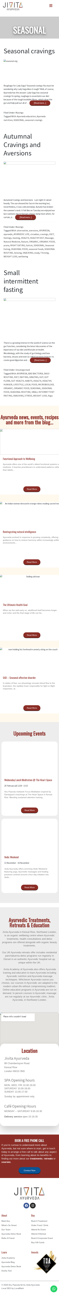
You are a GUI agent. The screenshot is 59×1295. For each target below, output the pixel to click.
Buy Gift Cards (37, 1242)
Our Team (5, 1229)
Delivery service (13, 1116)
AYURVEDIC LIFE (21, 234)
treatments (36, 1158)
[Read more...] (40, 102)
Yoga (50, 395)
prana (6, 245)
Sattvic (29, 245)
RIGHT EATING (17, 245)
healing (16, 237)
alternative (22, 230)
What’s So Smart (9, 1225)
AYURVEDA (44, 230)
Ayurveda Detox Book (11, 1234)
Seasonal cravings (29, 51)
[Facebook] (26, 1205)
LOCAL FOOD (31, 384)
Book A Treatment (39, 1221)
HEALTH (25, 237)
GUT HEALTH (17, 380)
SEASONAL (19, 120)
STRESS (28, 395)
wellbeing (23, 256)
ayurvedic (8, 234)
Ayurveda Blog (8, 1262)
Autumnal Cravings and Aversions (22, 144)
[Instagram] (33, 1205)
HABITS (28, 380)
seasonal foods (36, 249)
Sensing (18, 252)
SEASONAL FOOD (19, 249)
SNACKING (28, 252)
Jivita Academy (8, 1258)
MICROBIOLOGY (46, 384)
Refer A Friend (7, 1238)
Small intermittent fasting (21, 281)
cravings (44, 234)
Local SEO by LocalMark (12, 1288)
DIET (51, 234)
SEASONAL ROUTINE (20, 391)
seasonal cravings (33, 120)
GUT (41, 377)
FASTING (24, 377)
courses (5, 1162)
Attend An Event (38, 1229)
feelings (8, 237)
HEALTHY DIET (37, 237)
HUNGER (8, 384)
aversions (33, 230)
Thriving (44, 252)
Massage (49, 237)
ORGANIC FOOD (47, 241)
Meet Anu (5, 1221)
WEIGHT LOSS (10, 256)
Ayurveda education (26, 116)
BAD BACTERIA (35, 373)
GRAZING (33, 377)
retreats (48, 1158)
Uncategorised (22, 369)
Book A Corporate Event (42, 1238)
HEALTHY (46, 380)
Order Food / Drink (39, 1225)
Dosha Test (6, 1271)
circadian (34, 234)
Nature (24, 241)
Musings (19, 112)
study (36, 252)
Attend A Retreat (38, 1234)
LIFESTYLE (18, 384)
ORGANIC (33, 241)
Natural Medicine (12, 241)
